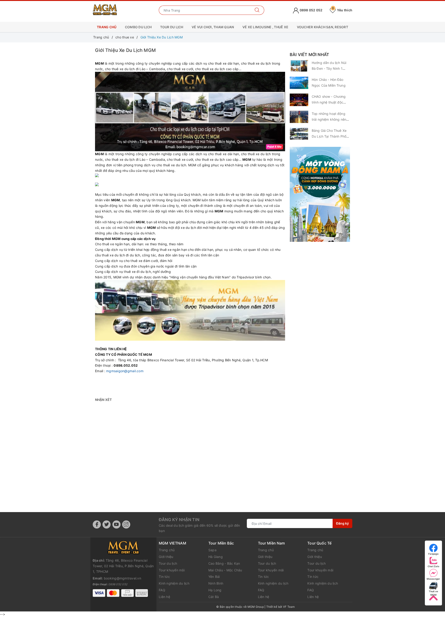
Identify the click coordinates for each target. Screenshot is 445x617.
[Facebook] (97, 524)
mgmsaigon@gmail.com (124, 371)
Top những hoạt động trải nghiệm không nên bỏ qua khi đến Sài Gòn (330, 119)
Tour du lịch (168, 563)
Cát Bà (213, 597)
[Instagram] (126, 524)
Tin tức (164, 577)
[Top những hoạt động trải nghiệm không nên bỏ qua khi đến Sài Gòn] (299, 117)
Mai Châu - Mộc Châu (225, 570)
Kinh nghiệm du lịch (174, 583)
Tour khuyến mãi (172, 570)
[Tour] (320, 194)
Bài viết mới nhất (309, 54)
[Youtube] (116, 524)
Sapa (212, 550)
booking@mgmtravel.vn (122, 578)
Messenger (433, 578)
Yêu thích (342, 10)
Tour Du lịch (171, 27)
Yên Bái (214, 577)
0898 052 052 (310, 10)
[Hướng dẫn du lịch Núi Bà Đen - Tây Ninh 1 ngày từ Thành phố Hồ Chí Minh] (299, 66)
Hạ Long (215, 590)
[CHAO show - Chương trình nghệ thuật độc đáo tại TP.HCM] (299, 100)
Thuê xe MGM (433, 591)
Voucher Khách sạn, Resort (322, 27)
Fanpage (433, 553)
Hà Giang (215, 557)
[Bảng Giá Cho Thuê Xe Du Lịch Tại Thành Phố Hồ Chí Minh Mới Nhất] (299, 134)
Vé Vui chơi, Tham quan (213, 27)
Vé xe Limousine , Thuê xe (265, 27)
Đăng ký (342, 523)
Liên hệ (164, 597)
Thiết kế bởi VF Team (280, 606)
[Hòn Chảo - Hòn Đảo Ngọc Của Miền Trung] (299, 83)
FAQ (162, 590)
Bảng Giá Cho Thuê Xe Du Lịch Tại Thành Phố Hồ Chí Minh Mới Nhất (329, 136)
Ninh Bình (215, 583)
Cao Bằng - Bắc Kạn (224, 563)
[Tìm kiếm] (257, 10)
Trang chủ (106, 27)
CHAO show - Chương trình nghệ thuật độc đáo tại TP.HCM (329, 102)
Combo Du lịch (138, 27)
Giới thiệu (166, 557)
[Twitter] (106, 524)
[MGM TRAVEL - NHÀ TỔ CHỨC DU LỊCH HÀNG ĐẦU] (105, 10)
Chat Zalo (433, 566)
